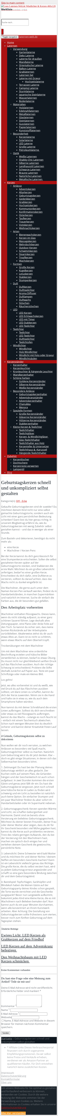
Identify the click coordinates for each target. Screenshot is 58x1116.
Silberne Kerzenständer (32, 384)
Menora (23, 407)
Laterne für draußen (30, 58)
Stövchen (24, 303)
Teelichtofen (26, 342)
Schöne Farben (21, 378)
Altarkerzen (25, 192)
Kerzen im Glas (27, 238)
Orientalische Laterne (31, 65)
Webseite (6, 1017)
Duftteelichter (27, 290)
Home (10, 42)
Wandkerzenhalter (23, 374)
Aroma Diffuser (27, 293)
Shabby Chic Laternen (31, 159)
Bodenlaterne (26, 101)
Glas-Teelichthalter (29, 440)
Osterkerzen (26, 215)
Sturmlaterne (26, 91)
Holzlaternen (26, 107)
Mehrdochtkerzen (29, 244)
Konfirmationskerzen (31, 212)
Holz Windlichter (28, 352)
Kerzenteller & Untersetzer (34, 446)
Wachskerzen (26, 260)
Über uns (6, 1082)
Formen (17, 264)
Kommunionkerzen (29, 208)
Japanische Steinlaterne (32, 94)
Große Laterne (27, 146)
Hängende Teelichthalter (32, 453)
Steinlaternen (26, 120)
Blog (9, 472)
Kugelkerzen (26, 270)
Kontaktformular (10, 1079)
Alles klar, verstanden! (13, 1113)
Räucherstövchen (29, 306)
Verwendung (20, 49)
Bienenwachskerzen (30, 234)
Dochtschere (20, 462)
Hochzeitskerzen (28, 205)
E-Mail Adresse (10, 1013)
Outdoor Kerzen (28, 247)
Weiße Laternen (28, 156)
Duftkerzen (25, 286)
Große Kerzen (27, 267)
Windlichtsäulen (28, 358)
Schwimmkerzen (28, 251)
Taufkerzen (25, 218)
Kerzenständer (15, 361)
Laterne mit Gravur (29, 78)
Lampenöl (18, 469)
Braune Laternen (28, 172)
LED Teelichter (27, 326)
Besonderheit (20, 133)
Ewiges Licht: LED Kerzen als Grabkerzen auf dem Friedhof (23, 937)
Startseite (6, 1038)
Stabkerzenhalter (28, 423)
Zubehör (12, 456)
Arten (16, 231)
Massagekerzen (27, 241)
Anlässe (17, 185)
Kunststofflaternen (29, 130)
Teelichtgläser (26, 433)
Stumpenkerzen (28, 280)
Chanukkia (25, 404)
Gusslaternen (26, 124)
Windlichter (19, 345)
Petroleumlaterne (29, 150)
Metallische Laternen (31, 179)
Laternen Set (26, 75)
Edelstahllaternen (29, 111)
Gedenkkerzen (27, 198)
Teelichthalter (26, 430)
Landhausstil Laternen (31, 166)
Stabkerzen (25, 277)
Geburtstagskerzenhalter (33, 394)
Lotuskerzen (26, 273)
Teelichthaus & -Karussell (33, 449)
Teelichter (18, 329)
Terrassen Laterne (29, 84)
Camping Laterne (28, 88)
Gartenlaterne (27, 52)
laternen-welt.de (28, 36)
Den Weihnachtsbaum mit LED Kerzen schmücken (24, 959)
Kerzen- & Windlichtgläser (33, 436)
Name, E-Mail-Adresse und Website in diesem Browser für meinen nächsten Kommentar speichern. (28, 1024)
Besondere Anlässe (24, 391)
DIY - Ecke (21, 501)
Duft (15, 283)
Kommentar (8, 1006)
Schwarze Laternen (29, 169)
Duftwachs (25, 299)
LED (15, 309)
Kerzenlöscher (21, 459)
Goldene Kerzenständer (32, 381)
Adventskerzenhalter (30, 400)
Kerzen (11, 182)
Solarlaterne (26, 140)
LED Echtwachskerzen (31, 316)
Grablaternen (26, 71)
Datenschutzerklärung (13, 1076)
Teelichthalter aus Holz (31, 443)
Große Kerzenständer (31, 413)
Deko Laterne (26, 55)
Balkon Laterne (27, 68)
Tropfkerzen (25, 257)
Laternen (12, 45)
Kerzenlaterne (27, 137)
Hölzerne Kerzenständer (32, 420)
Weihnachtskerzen (29, 228)
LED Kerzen (25, 312)
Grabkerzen (25, 202)
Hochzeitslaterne (34, 81)
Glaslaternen (26, 117)
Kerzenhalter (20, 365)
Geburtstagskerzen (29, 195)
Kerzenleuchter (21, 368)
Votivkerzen (25, 225)
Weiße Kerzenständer (31, 387)
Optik (16, 153)
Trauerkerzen (26, 221)
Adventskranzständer (31, 397)
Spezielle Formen (22, 410)
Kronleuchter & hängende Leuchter (33, 371)
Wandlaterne (26, 62)
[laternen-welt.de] (28, 6)
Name (5, 1010)
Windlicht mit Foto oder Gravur (36, 355)
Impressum (7, 1072)
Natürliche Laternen (30, 176)
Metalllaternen (27, 114)
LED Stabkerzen (27, 322)
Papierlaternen (27, 127)
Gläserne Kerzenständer (32, 417)
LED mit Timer (27, 319)
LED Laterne (26, 143)
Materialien (19, 104)
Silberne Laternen (29, 163)
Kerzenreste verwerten (26, 466)
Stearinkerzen (27, 254)
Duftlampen (25, 296)
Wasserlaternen (28, 98)
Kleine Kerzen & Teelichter (27, 427)
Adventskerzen (27, 189)
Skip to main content (12, 2)
